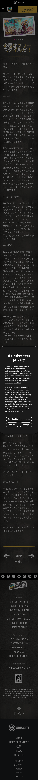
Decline (12, 425)
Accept (26, 425)
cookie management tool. (13, 383)
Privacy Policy (19, 376)
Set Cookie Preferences (19, 419)
